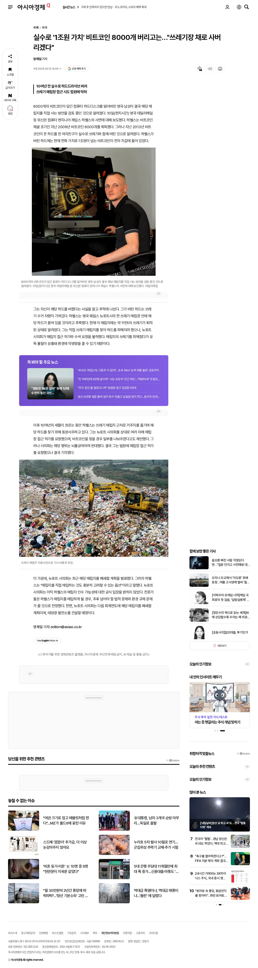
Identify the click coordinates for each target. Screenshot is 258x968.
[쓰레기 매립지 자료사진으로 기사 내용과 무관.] (93, 508)
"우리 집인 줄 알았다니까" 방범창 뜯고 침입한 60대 (107, 388)
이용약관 (127, 933)
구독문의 (71, 933)
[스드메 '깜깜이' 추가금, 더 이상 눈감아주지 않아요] (23, 854)
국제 (35, 27)
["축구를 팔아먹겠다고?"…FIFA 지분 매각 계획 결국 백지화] (240, 864)
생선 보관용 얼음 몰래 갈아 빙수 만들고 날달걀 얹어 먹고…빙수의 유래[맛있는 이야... (119, 397)
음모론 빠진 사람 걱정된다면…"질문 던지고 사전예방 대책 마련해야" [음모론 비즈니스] (231, 562)
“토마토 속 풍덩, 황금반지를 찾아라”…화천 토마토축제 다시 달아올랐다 (211, 895)
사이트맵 (153, 933)
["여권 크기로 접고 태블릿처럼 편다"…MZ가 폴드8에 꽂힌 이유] (23, 829)
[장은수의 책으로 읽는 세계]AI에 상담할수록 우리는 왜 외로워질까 (230, 615)
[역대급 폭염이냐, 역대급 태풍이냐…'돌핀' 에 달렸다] (114, 902)
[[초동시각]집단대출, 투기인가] (199, 638)
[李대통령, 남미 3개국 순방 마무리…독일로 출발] (114, 829)
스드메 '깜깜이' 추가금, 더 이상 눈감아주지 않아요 (65, 845)
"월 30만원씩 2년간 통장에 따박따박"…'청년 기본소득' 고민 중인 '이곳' (65, 893)
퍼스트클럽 (57, 933)
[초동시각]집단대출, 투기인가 (230, 632)
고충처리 (140, 933)
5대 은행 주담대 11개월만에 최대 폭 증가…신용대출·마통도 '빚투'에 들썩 (156, 869)
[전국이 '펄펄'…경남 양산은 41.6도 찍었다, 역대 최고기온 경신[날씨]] (240, 846)
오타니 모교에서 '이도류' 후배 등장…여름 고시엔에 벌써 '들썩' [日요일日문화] (230, 580)
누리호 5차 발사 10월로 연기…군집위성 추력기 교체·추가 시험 (156, 845)
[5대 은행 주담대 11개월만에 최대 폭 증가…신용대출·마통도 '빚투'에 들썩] (114, 878)
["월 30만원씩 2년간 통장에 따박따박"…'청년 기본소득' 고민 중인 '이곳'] (23, 902)
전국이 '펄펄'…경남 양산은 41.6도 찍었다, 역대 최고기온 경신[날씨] (211, 843)
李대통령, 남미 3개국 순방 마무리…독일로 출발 (156, 821)
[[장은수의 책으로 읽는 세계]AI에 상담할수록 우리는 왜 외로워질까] (199, 620)
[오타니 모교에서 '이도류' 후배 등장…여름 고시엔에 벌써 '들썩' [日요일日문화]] (199, 585)
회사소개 (12, 933)
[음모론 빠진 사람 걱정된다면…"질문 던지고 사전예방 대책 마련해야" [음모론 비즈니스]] (199, 568)
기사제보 (84, 933)
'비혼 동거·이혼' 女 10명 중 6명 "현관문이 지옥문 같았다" (65, 869)
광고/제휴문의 (28, 933)
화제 (44, 27)
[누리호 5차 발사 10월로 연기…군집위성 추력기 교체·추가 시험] (114, 854)
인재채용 (43, 933)
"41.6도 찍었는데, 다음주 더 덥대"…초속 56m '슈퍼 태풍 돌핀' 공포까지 (118, 370)
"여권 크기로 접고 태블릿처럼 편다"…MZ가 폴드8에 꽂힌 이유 (66, 821)
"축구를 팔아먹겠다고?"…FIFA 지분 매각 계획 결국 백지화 (210, 860)
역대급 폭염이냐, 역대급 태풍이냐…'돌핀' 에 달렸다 (156, 893)
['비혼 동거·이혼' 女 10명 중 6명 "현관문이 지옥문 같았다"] (23, 878)
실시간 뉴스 (68, 7)
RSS (95, 933)
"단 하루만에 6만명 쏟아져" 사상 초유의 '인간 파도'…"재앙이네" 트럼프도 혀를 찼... (119, 379)
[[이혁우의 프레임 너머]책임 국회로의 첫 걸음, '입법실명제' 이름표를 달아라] (199, 603)
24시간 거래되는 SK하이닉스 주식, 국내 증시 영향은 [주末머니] (210, 878)
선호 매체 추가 (78, 68)
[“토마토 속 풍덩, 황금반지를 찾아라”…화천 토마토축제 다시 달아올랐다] (240, 898)
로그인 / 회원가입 (227, 7)
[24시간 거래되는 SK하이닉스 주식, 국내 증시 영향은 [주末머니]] (240, 881)
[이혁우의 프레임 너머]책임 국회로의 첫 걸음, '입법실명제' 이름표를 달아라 (231, 597)
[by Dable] (172, 760)
